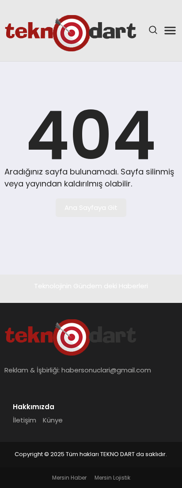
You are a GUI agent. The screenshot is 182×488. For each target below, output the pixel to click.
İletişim (24, 420)
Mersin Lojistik (112, 477)
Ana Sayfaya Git (91, 207)
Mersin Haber (69, 477)
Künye (53, 420)
